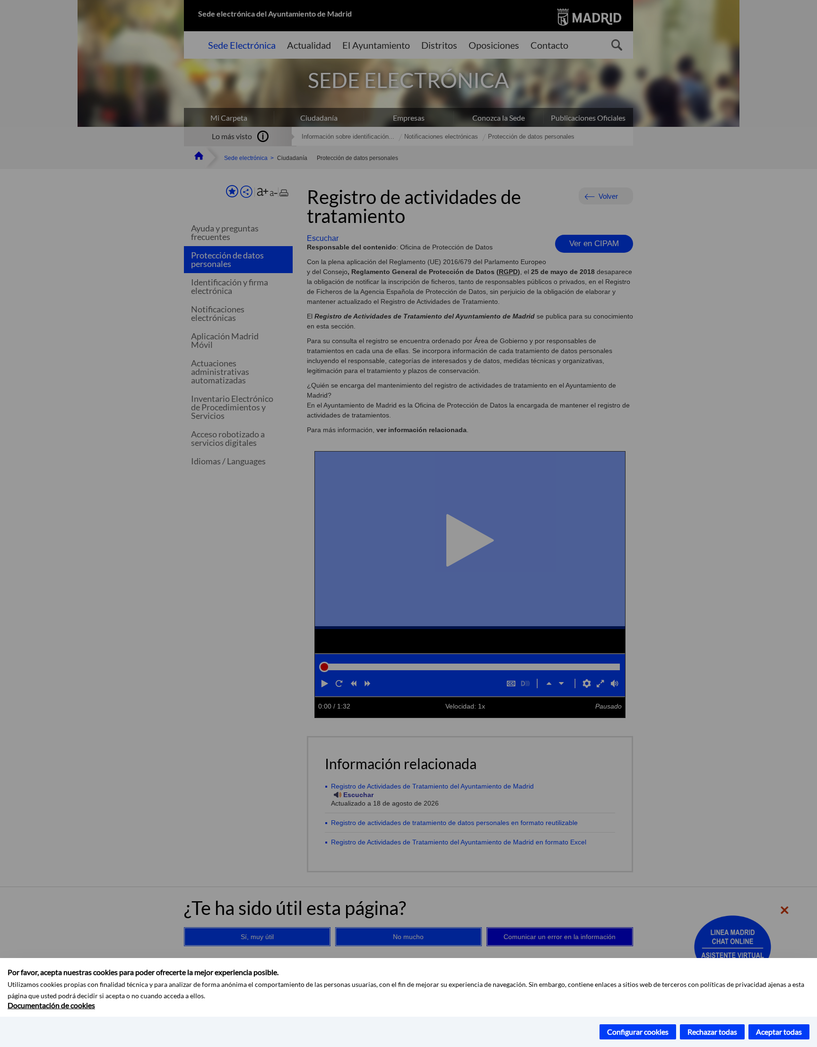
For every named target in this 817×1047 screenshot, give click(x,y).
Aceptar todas (779, 1031)
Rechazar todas (712, 1031)
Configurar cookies (638, 1031)
